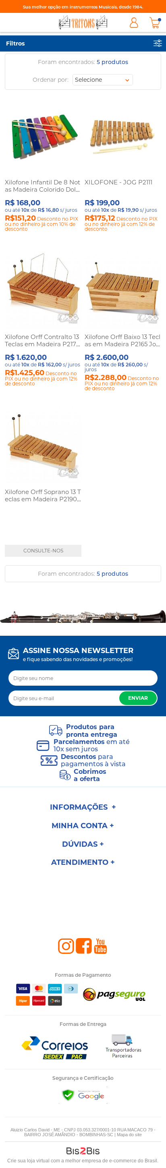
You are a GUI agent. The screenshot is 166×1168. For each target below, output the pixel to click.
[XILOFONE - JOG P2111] (123, 136)
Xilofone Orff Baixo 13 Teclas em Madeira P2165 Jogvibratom (122, 344)
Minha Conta (134, 22)
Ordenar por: (50, 79)
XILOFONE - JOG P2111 (118, 182)
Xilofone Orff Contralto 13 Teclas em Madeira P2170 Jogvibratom (42, 344)
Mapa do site (129, 1134)
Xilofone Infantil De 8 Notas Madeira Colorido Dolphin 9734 (42, 189)
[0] (155, 22)
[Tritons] (83, 22)
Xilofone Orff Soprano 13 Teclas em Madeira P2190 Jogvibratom (43, 499)
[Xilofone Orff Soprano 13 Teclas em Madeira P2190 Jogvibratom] (43, 445)
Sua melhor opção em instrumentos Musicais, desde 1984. (83, 7)
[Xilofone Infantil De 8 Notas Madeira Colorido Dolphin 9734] (43, 136)
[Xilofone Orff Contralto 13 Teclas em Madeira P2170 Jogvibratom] (43, 291)
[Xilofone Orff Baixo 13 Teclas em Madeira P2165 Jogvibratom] (123, 291)
